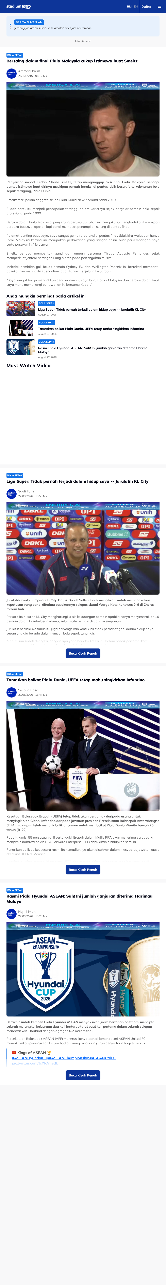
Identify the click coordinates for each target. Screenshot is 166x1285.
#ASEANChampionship (69, 1058)
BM (129, 6)
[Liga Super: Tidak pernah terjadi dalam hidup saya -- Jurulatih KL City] (20, 309)
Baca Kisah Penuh (83, 653)
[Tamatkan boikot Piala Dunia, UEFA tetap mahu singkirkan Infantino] (20, 328)
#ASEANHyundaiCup (30, 1058)
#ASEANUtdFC (102, 1058)
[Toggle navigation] (159, 6)
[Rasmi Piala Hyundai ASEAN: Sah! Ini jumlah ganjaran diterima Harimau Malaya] (20, 347)
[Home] (18, 6)
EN (136, 6)
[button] (10, 24)
